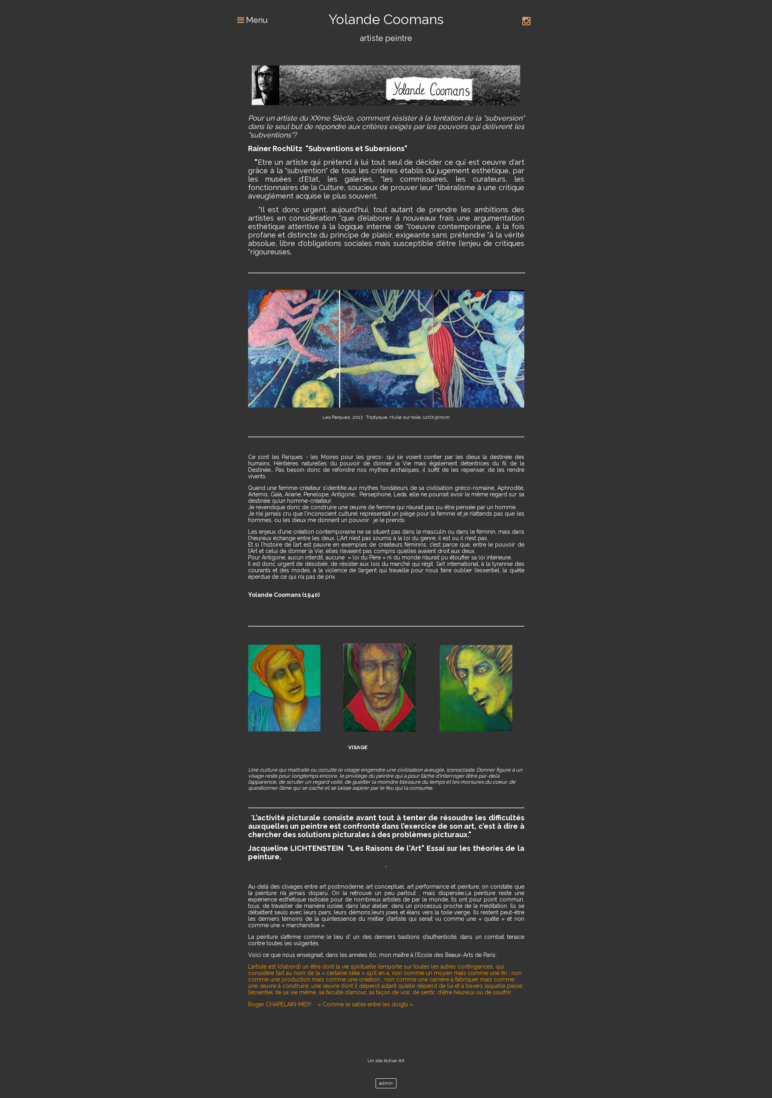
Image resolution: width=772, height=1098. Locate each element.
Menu (256, 20)
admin (386, 1083)
